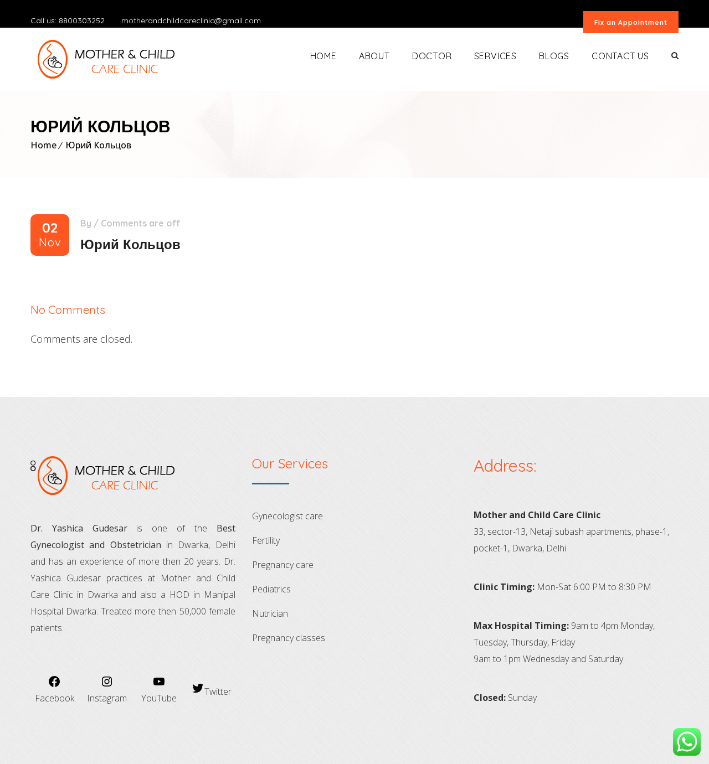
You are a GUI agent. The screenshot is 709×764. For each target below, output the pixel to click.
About (374, 55)
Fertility (266, 540)
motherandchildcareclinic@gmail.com (191, 20)
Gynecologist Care (287, 516)
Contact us (620, 55)
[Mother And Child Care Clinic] (111, 59)
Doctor (432, 55)
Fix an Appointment (630, 22)
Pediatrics (271, 589)
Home (323, 55)
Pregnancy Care (283, 565)
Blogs (554, 55)
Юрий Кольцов (98, 145)
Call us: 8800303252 (67, 20)
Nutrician (270, 613)
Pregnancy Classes (288, 638)
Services (495, 55)
